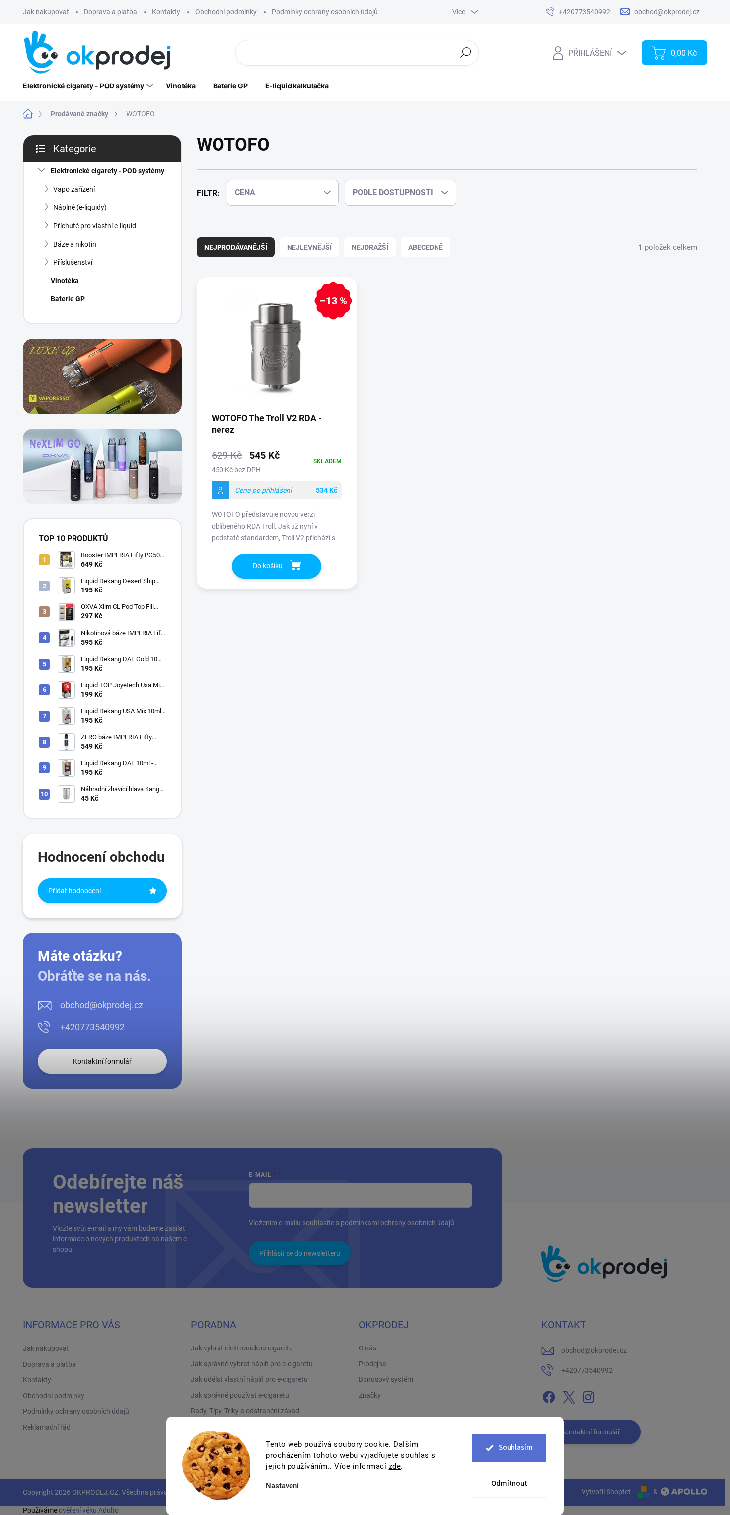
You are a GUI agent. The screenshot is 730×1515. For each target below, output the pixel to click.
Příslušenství (72, 262)
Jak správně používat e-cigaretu (240, 1395)
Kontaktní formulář (102, 1061)
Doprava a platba (110, 12)
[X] (568, 1395)
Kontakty (166, 12)
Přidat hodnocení (74, 891)
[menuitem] (89, 86)
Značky (370, 1395)
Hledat (466, 52)
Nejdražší (370, 247)
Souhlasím (516, 1447)
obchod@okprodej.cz (101, 1005)
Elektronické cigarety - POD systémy (107, 171)
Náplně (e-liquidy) (80, 207)
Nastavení (282, 1486)
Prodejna (372, 1364)
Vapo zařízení (74, 189)
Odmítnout (509, 1483)
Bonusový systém (386, 1379)
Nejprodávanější (235, 247)
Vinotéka (65, 281)
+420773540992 (92, 1027)
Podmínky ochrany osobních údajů (325, 12)
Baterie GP (68, 299)
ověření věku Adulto (89, 1510)
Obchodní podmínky (226, 12)
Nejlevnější (309, 247)
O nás (367, 1348)
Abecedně (425, 247)
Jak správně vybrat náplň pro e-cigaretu (252, 1364)
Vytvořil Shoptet (606, 1492)
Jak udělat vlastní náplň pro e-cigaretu (249, 1379)
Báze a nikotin (74, 244)
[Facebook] (548, 1395)
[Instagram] (588, 1395)
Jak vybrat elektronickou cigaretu (242, 1348)
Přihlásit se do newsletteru (299, 1253)
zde (395, 1466)
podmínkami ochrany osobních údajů (397, 1223)
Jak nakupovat (46, 12)
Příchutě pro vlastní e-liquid (94, 226)
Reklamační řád (47, 1427)
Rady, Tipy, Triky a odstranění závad (245, 1411)
